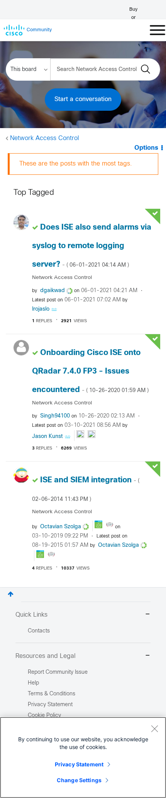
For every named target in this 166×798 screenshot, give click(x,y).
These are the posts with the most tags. (75, 164)
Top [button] (10, 594)
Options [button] (146, 148)
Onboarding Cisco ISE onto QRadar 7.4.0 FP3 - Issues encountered (90, 371)
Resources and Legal (45, 656)
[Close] (154, 728)
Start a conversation (83, 99)
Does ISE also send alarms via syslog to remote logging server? (91, 246)
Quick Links (31, 615)
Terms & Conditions (51, 694)
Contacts (39, 631)
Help (33, 683)
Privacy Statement (79, 764)
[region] (83, 757)
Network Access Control (44, 138)
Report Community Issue (58, 672)
